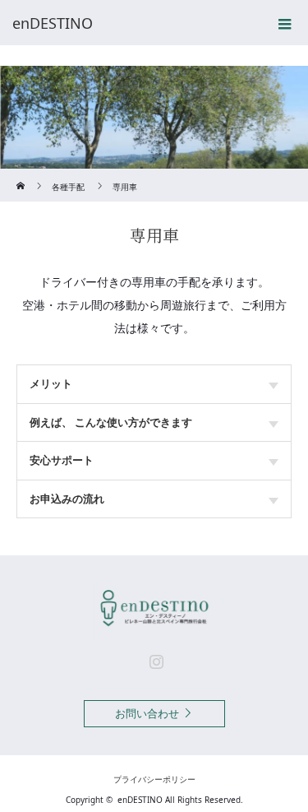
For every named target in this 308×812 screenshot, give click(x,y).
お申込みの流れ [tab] (67, 498)
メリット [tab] (51, 383)
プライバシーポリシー (154, 779)
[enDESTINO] (129, 23)
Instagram (154, 658)
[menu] (285, 23)
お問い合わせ (147, 713)
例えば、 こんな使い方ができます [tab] (111, 422)
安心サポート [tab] (62, 459)
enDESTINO (140, 799)
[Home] (21, 175)
